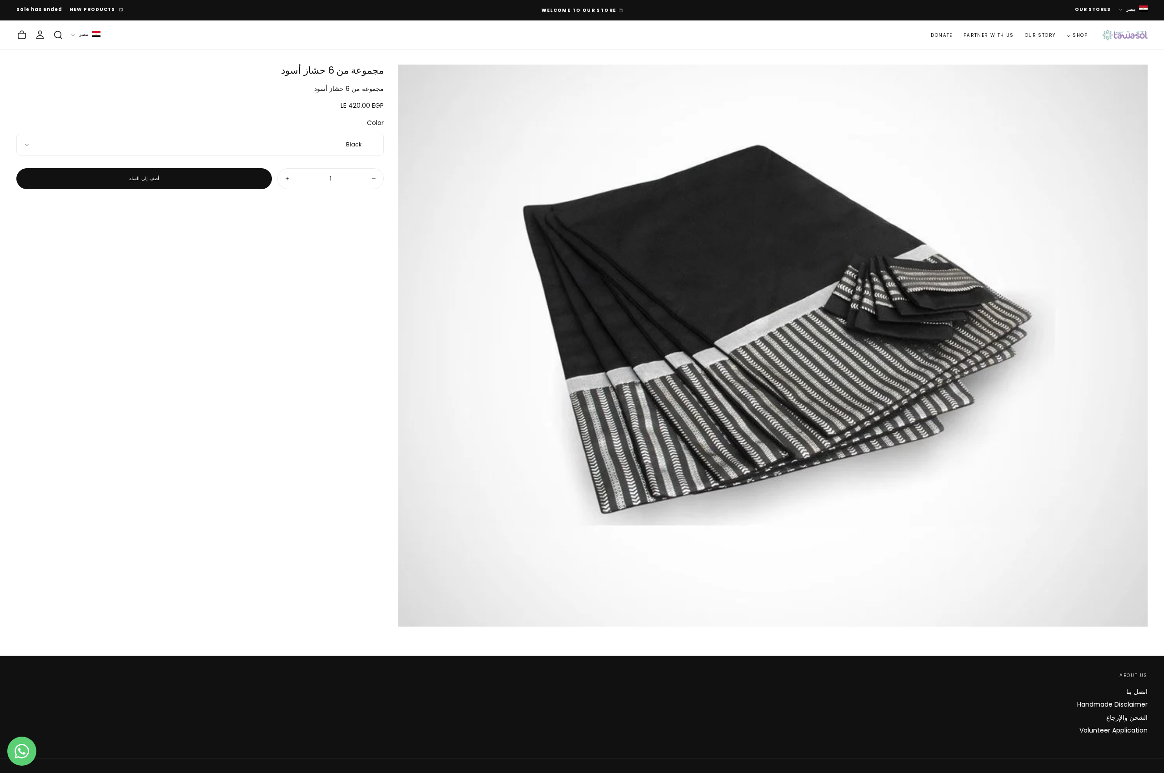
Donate (941, 35)
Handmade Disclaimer (1112, 704)
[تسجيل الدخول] (40, 35)
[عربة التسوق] (21, 35)
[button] (58, 35)
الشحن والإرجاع (1127, 717)
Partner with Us (988, 35)
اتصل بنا (1137, 691)
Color (375, 122)
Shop (1080, 35)
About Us (1133, 675)
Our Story (1040, 35)
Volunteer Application (1113, 730)
